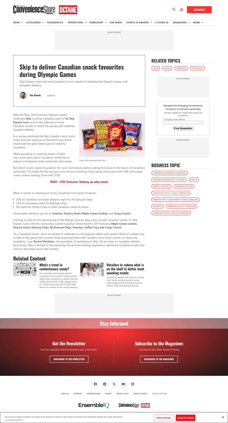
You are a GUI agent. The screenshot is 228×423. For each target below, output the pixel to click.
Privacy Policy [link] (122, 394)
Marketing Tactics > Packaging (181, 206)
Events (194, 179)
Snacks (167, 68)
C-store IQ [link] (161, 22)
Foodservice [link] (55, 22)
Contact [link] (108, 394)
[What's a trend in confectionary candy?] (24, 269)
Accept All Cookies (185, 417)
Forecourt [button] (96, 22)
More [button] (196, 22)
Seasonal (157, 206)
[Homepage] (45, 9)
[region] (114, 417)
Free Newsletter (183, 128)
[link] (95, 383)
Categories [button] (33, 22)
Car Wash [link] (116, 22)
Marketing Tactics (184, 186)
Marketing (181, 68)
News (155, 68)
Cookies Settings (159, 394)
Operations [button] (75, 22)
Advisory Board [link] (93, 394)
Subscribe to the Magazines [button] (159, 359)
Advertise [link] (78, 394)
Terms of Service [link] (140, 394)
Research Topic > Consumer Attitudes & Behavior (175, 199)
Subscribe (199, 9)
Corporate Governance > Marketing (169, 173)
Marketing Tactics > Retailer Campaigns (171, 213)
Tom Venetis (35, 95)
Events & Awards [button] (138, 22)
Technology (197, 68)
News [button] (16, 22)
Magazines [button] (180, 22)
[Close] (223, 417)
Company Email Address (174, 119)
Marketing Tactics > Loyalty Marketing (171, 193)
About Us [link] (65, 394)
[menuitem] (19, 22)
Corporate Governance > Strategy (169, 179)
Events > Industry (161, 186)
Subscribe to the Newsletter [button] (69, 359)
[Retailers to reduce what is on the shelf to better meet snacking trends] (91, 269)
